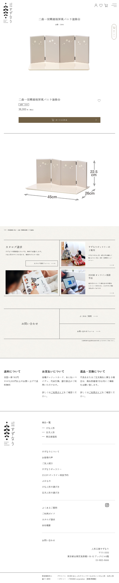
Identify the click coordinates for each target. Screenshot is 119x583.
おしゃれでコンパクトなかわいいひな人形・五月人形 (93, 576)
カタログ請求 (48, 519)
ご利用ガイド (57, 392)
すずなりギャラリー (52, 469)
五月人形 (50, 432)
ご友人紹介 (47, 463)
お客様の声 (47, 457)
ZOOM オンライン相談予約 (55, 475)
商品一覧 (46, 422)
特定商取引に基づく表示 (47, 577)
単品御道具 (51, 436)
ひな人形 (50, 427)
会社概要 (46, 525)
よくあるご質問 (49, 507)
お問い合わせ (48, 540)
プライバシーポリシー (61, 577)
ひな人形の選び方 (50, 486)
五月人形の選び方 (50, 492)
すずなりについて (50, 451)
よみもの (46, 480)
